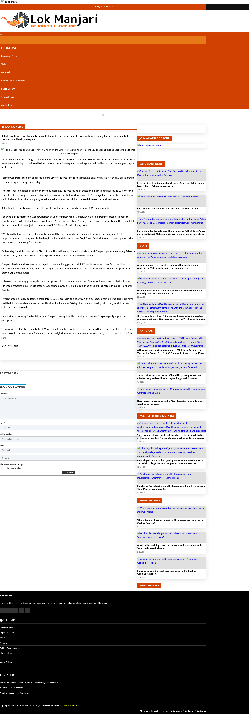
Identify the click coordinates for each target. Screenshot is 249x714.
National (5, 72)
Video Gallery (7, 97)
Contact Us (6, 105)
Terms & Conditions (173, 711)
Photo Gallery (8, 89)
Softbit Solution (70, 705)
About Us (144, 711)
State (3, 64)
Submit (70, 472)
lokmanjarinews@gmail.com (18, 693)
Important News (9, 56)
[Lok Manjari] (103, 20)
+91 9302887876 (17, 688)
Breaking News (8, 48)
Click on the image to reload (11, 468)
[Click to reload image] (11, 465)
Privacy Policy (156, 711)
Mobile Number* (6, 434)
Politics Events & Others (13, 81)
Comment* (4, 393)
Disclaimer (189, 711)
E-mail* (2, 445)
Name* (2, 423)
